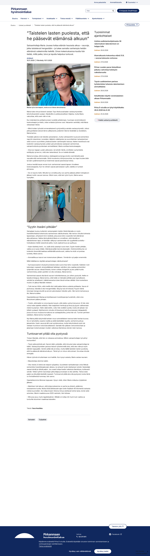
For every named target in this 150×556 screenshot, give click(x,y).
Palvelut (24, 18)
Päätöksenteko (81, 18)
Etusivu (15, 18)
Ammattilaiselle (116, 2)
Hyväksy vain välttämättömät (80, 551)
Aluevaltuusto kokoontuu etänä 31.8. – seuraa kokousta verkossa (109, 56)
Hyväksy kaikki (102, 551)
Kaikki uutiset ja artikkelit (108, 120)
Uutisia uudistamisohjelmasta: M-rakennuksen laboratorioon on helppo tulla (108, 43)
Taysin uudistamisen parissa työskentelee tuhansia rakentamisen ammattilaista (109, 84)
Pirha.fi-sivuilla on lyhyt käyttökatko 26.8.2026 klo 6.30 (109, 108)
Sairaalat (31, 419)
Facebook (116, 534)
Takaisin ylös (117, 526)
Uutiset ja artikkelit (25, 25)
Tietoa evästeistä (45, 546)
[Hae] (113, 11)
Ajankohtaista (97, 18)
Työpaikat (42, 419)
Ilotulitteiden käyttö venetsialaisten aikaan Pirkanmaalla (108, 97)
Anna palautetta (100, 2)
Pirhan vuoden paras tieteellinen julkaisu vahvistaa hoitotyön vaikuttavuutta (107, 69)
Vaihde (81, 535)
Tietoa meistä (65, 18)
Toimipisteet (37, 18)
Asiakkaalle (51, 18)
